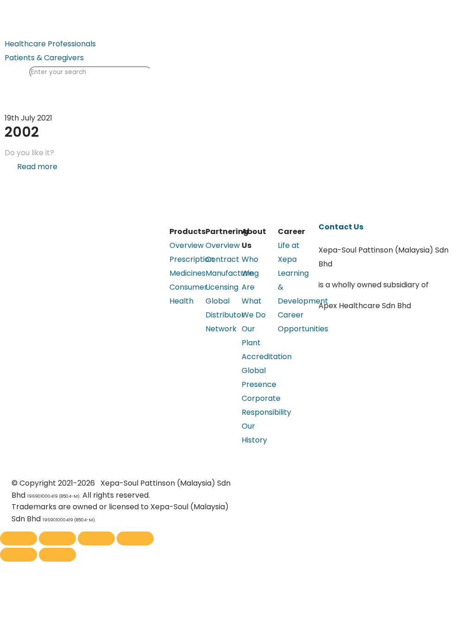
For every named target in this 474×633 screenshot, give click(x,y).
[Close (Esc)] (18, 538)
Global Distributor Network (225, 315)
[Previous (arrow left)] (18, 555)
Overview (186, 245)
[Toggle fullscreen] (96, 538)
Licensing (222, 287)
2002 (22, 132)
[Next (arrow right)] (57, 555)
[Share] (57, 538)
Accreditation (267, 356)
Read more (37, 166)
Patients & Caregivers (44, 57)
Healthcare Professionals (50, 43)
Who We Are (250, 273)
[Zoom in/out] (135, 538)
